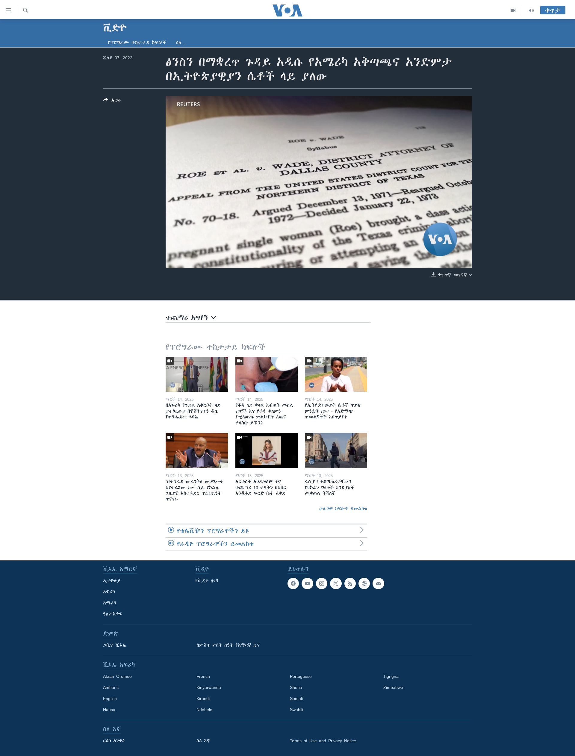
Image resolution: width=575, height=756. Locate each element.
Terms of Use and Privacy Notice (323, 740)
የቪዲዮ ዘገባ (206, 580)
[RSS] (350, 583)
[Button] (112, 101)
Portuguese (301, 676)
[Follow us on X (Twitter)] (335, 583)
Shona (296, 687)
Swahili (296, 709)
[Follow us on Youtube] (307, 583)
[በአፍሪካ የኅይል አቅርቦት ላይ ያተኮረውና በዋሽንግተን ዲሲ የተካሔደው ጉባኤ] (197, 374)
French (203, 676)
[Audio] (531, 10)
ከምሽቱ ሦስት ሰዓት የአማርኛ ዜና (228, 645)
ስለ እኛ (203, 740)
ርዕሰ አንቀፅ (114, 740)
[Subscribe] (378, 583)
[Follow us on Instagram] (321, 583)
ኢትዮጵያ (111, 580)
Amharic (111, 687)
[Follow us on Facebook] (293, 583)
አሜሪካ (109, 603)
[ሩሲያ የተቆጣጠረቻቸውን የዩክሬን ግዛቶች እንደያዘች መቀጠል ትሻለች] (336, 450)
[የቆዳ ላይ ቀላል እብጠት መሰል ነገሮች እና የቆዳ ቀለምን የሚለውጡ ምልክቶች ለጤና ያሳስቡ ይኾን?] (266, 374)
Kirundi (203, 698)
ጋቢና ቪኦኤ (114, 645)
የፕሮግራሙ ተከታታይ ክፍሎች (137, 42)
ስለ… (180, 42)
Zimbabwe (393, 687)
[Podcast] (364, 583)
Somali (296, 698)
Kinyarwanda (208, 687)
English (110, 698)
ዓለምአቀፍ (112, 614)
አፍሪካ (109, 592)
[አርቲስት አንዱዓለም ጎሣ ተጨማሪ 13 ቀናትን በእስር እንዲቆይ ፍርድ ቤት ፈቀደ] (266, 450)
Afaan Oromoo (117, 676)
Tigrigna (391, 676)
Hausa (109, 709)
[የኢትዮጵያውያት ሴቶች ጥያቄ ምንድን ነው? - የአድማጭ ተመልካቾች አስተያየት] (336, 374)
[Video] (513, 10)
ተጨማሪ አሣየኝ (188, 317)
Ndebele (204, 709)
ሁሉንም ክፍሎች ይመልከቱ (343, 508)
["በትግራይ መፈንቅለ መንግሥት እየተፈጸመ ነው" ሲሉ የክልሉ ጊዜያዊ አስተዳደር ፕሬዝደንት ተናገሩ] (197, 450)
